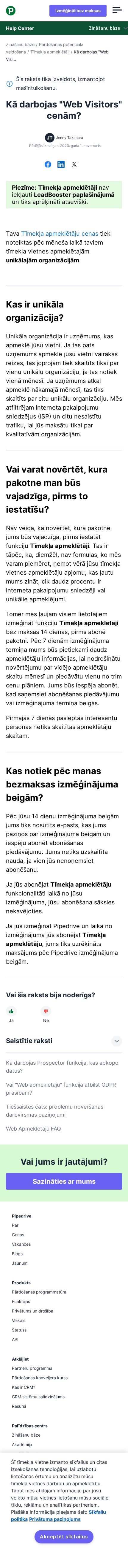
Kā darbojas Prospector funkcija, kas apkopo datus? (62, 1067)
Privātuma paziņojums (55, 1519)
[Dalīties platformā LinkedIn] (61, 165)
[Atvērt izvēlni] (117, 10)
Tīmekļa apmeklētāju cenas (59, 233)
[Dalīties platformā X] (74, 165)
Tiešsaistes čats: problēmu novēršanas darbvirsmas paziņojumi (54, 1111)
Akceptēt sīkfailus (64, 1537)
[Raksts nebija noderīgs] (45, 1011)
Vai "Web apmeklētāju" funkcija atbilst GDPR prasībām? (61, 1089)
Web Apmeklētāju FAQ (33, 1129)
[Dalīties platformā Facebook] (47, 165)
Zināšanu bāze (20, 44)
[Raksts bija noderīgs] (11, 1011)
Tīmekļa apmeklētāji (49, 51)
